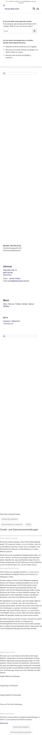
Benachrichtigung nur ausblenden (12, 524)
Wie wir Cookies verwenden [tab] (9, 538)
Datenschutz (16, 321)
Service (31, 304)
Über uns (11, 304)
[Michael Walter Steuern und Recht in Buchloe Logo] (17, 8)
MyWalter (6, 306)
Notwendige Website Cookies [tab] (9, 568)
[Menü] (38, 9)
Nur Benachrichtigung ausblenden (21, 732)
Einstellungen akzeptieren (10, 519)
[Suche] (33, 8)
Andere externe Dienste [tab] (7, 652)
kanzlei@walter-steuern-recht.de (27, 2)
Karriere (24, 304)
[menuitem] (33, 8)
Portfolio (18, 304)
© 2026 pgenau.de (8, 323)
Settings (28, 524)
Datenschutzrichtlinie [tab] (7, 713)
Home (5, 304)
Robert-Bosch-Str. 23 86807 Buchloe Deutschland (10, 272)
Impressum (6, 321)
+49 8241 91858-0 (14, 1)
